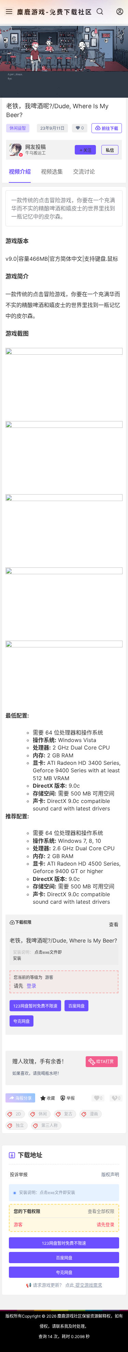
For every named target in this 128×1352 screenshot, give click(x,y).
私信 (110, 150)
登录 (31, 985)
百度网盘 (76, 1006)
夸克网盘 (21, 1021)
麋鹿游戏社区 (69, 1316)
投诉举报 (19, 1174)
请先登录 (105, 1224)
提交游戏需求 (88, 1285)
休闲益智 (18, 128)
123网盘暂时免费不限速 (35, 1006)
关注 (87, 150)
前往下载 (110, 128)
